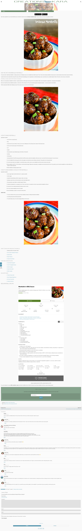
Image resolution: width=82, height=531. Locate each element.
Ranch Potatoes (9, 256)
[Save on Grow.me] (56, 11)
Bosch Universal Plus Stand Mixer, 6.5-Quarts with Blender (30, 318)
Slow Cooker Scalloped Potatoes (12, 252)
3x (62, 321)
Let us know (40, 378)
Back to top (41, 523)
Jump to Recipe (38, 14)
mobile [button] (27, 525)
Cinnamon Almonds (10, 281)
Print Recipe (45, 14)
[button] (80, 1)
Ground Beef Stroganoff (11, 262)
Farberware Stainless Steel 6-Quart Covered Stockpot (29, 316)
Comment (3, 499)
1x (58, 321)
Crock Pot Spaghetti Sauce (11, 264)
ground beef (15, 403)
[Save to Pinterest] (1, 266)
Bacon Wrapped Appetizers (11, 277)
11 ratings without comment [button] (17, 489)
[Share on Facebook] (1, 263)
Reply (4, 417)
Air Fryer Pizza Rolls (10, 279)
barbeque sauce (6, 403)
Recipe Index (13, 402)
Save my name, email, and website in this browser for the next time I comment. (13, 516)
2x (60, 321)
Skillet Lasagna (9, 271)
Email (2, 512)
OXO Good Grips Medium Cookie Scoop (27, 319)
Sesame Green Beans (10, 258)
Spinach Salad (9, 254)
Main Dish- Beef (8, 402)
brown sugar (11, 403)
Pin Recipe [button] (53, 300)
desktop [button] (55, 525)
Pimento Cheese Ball (10, 275)
